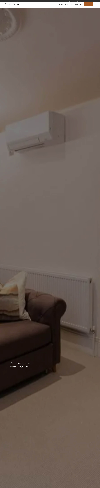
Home (42, 7)
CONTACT (88, 4)
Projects (46, 7)
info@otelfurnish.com (72, 1)
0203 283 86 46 (81, 1)
